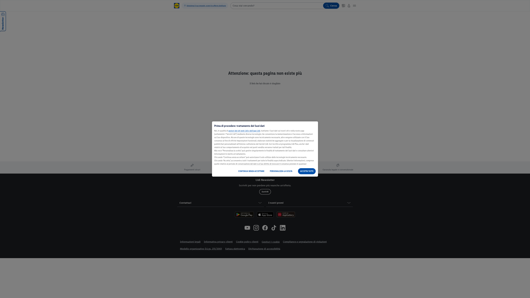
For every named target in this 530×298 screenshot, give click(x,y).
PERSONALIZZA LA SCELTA (281, 171)
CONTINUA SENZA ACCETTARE (251, 171)
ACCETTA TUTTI (306, 171)
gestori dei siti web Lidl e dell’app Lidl (244, 130)
